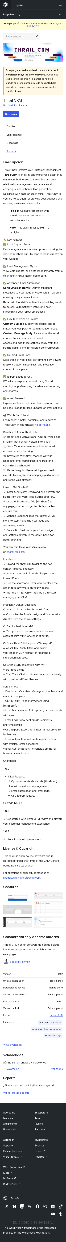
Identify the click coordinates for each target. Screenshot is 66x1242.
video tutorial (42, 424)
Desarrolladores (12, 1151)
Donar (40, 1151)
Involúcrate (41, 1139)
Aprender (8, 1139)
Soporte (11, 151)
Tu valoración (11, 1068)
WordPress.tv (12, 1156)
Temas (38, 1118)
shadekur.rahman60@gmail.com (21, 877)
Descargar (11, 114)
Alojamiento (10, 1123)
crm (41, 1022)
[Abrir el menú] (61, 5)
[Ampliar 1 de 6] (27, 896)
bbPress (9, 1178)
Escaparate (41, 1112)
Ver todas (57, 1068)
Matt (7, 1172)
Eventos (39, 1145)
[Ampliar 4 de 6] (58, 896)
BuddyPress (12, 1184)
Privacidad (9, 1129)
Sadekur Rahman (18, 105)
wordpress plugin (53, 1035)
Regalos (41, 1156)
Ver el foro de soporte (16, 1092)
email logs (37, 1029)
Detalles (11, 126)
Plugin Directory (11, 14)
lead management (53, 1029)
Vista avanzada (12, 1044)
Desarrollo (12, 142)
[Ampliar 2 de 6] (27, 909)
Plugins (39, 1123)
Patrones (40, 1129)
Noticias (8, 1118)
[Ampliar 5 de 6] (58, 905)
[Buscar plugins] (37, 36)
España (15, 1198)
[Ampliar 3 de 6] (27, 921)
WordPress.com (14, 1167)
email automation (53, 1022)
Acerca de (9, 1112)
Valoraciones (14, 134)
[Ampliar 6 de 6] (58, 920)
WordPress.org (15, 551)
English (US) (56, 1015)
